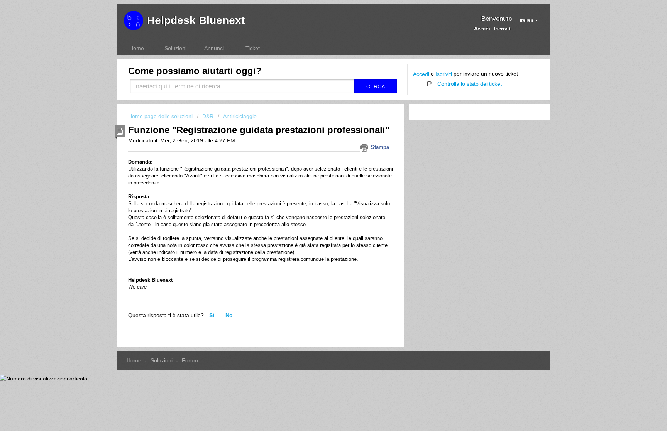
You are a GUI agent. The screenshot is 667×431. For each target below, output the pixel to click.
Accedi (421, 74)
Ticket (252, 48)
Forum (190, 360)
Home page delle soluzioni (161, 116)
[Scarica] (319, 114)
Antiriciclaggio (240, 116)
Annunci (214, 48)
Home (136, 48)
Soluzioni (175, 48)
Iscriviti (443, 74)
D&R (207, 116)
